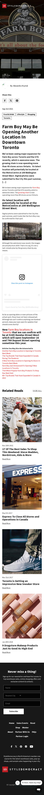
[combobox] (12, 695)
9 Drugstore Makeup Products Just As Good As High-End (20, 647)
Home (11, 723)
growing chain (24, 192)
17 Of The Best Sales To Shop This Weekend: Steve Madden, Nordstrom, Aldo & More (20, 452)
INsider (25, 727)
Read (32, 723)
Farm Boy (36, 187)
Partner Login (22, 736)
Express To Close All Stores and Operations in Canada (20, 518)
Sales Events (22, 723)
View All (37, 391)
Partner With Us (22, 732)
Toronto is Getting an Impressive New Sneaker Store (20, 582)
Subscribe (13, 711)
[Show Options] (29, 695)
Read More (6, 459)
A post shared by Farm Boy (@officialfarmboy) (22, 307)
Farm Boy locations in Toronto (17, 331)
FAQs (34, 732)
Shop (17, 727)
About (10, 732)
